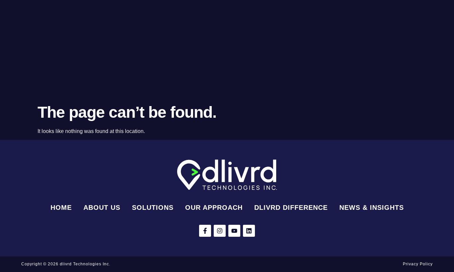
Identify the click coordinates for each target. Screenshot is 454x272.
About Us (101, 207)
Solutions (152, 207)
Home (61, 207)
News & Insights (371, 207)
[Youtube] (234, 231)
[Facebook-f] (205, 231)
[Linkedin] (249, 231)
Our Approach (214, 207)
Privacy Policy (418, 264)
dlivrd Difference (291, 207)
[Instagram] (220, 231)
